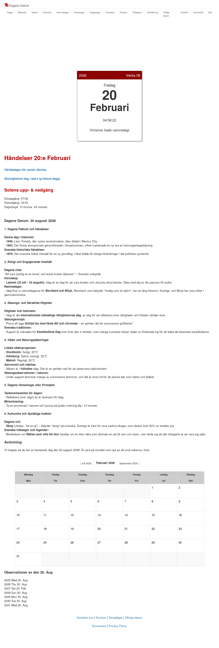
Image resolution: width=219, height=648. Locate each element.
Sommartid (198, 12)
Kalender (47, 12)
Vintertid (184, 12)
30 (180, 542)
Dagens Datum (19, 5)
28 (126, 542)
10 (18, 515)
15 (153, 515)
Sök (210, 12)
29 (153, 542)
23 (180, 529)
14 (126, 515)
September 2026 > (129, 463)
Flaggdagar (95, 12)
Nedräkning (152, 12)
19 (72, 529)
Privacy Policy (117, 626)
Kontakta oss (85, 617)
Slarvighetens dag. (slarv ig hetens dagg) (32, 178)
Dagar (10, 12)
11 (45, 515)
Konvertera (99, 626)
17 (18, 529)
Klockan (123, 12)
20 (99, 529)
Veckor (34, 12)
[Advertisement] (109, 47)
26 (72, 542)
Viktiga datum (166, 14)
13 (99, 515)
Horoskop (110, 12)
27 (99, 542)
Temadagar (79, 12)
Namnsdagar (63, 12)
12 (72, 515)
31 (18, 556)
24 (18, 542)
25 (45, 542)
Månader (22, 12)
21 (126, 529)
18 (45, 529)
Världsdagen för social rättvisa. (25, 170)
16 (180, 515)
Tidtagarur (137, 12)
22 (153, 529)
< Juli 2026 (85, 463)
